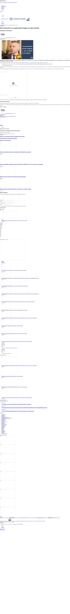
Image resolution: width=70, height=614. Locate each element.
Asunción (3, 517)
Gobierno (3, 420)
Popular (3, 261)
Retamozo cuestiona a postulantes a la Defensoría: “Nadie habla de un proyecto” (15, 152)
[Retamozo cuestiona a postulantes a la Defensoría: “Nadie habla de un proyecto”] (8, 150)
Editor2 (7, 37)
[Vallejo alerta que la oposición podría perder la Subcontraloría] (8, 497)
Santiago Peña (56, 517)
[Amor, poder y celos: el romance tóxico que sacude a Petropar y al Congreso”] (6, 269)
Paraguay (42, 517)
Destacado (11, 517)
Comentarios (3, 262)
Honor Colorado (22, 517)
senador (3, 430)
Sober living (3, 431)
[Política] (2, 14)
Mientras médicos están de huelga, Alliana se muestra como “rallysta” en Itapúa (15, 189)
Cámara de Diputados (7, 517)
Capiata (3, 416)
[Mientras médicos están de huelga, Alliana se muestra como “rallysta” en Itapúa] (8, 187)
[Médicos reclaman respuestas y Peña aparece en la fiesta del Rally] (8, 175)
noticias (3, 426)
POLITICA (21, 524)
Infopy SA (15, 524)
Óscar (2, 346)
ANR (2, 415)
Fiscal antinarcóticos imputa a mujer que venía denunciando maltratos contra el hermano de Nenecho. (18, 301)
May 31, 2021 (9, 65)
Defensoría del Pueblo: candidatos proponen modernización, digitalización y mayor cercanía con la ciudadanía (21, 164)
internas (3, 422)
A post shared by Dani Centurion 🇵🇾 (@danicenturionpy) (13, 97)
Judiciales (3, 423)
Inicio (3, 21)
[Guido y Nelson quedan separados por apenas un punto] (8, 506)
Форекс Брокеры (4, 433)
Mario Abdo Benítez (34, 517)
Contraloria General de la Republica (6, 418)
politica (2, 428)
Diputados (3, 419)
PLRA (2, 427)
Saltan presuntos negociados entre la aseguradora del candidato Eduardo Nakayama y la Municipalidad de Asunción (20, 278)
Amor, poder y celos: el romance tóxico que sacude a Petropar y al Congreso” (14, 270)
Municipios (3, 425)
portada (53, 517)
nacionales (39, 517)
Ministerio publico (4, 424)
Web (0, 204)
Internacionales (3, 421)
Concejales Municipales (5, 417)
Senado (59, 517)
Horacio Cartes (26, 517)
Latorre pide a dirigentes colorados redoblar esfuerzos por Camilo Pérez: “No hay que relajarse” (17, 341)
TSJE (2, 432)
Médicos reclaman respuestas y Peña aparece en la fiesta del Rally (8, 2)
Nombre (1, 201)
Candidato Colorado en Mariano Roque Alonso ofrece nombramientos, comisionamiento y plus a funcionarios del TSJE (20, 293)
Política (50, 517)
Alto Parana (3, 414)
